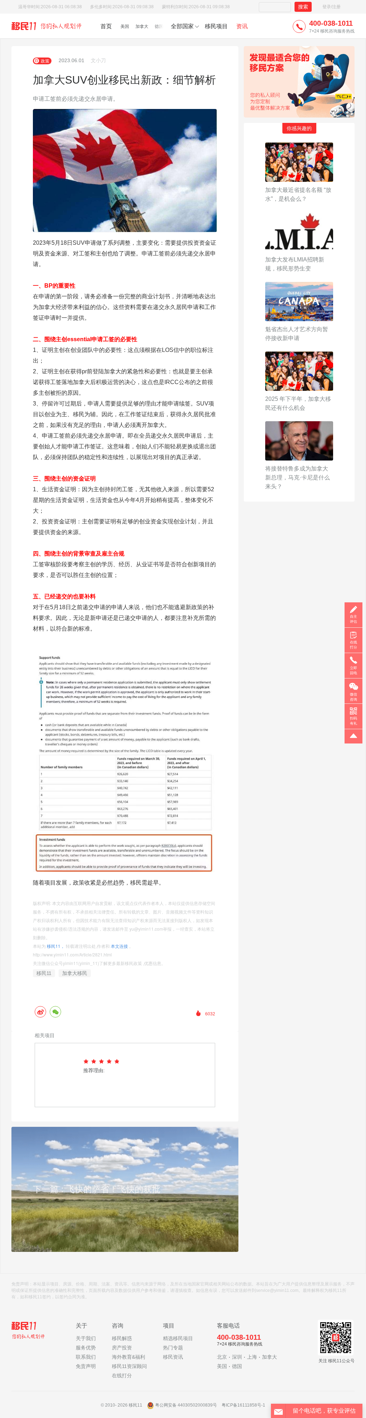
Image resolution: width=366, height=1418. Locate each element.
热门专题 (173, 1347)
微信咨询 (353, 696)
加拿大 (141, 26)
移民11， (56, 946)
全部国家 (182, 26)
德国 (159, 26)
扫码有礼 (353, 720)
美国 (124, 26)
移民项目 (216, 26)
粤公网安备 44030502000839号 (186, 1405)
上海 (252, 1357)
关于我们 (86, 1338)
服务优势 (86, 1347)
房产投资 (122, 1347)
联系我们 (86, 1357)
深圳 (237, 1357)
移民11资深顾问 (129, 1366)
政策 (45, 60)
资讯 (242, 26)
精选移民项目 (178, 1338)
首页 (106, 26)
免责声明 (86, 1366)
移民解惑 (122, 1338)
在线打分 (122, 1375)
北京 (222, 1357)
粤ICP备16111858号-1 (243, 1405)
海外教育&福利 (128, 1357)
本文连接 (119, 946)
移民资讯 (173, 1357)
